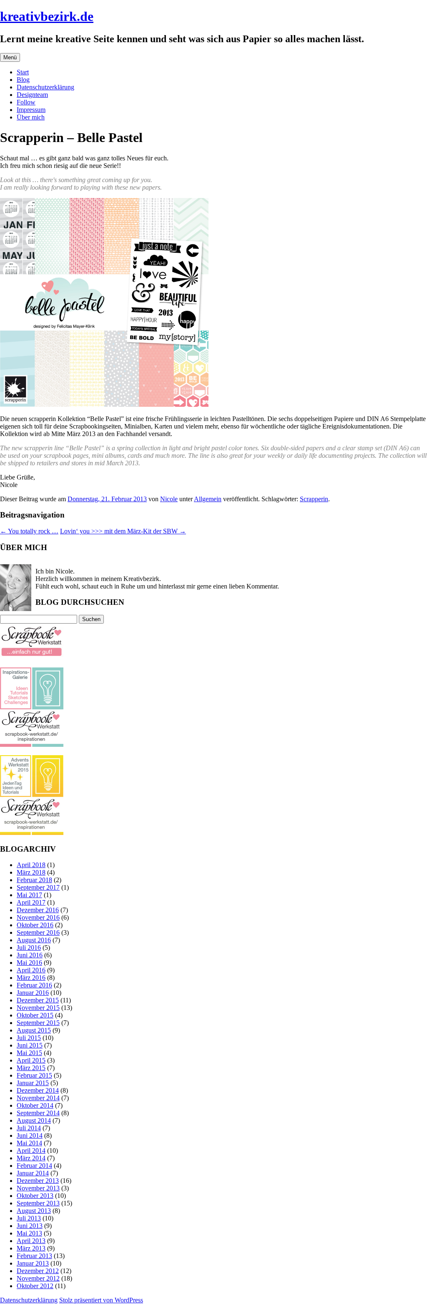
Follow (26, 102)
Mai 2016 (29, 962)
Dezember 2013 (38, 1180)
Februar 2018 (34, 879)
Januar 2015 (33, 1082)
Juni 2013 (30, 1225)
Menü (10, 57)
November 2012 (38, 1278)
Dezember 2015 (38, 1000)
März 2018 (31, 872)
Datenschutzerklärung (45, 87)
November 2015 (38, 1007)
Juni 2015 (30, 1045)
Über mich (31, 117)
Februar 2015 (34, 1075)
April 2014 (31, 1150)
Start (23, 72)
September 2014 (38, 1112)
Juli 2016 (29, 947)
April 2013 (31, 1240)
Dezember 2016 (38, 909)
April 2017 (31, 902)
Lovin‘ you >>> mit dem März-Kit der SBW (123, 531)
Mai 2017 (29, 894)
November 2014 (38, 1097)
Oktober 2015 (35, 1015)
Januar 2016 (33, 992)
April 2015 (31, 1060)
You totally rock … (29, 531)
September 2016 (38, 932)
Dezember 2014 (38, 1090)
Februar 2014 (34, 1165)
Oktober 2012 (35, 1285)
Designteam (32, 94)
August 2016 (34, 940)
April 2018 (31, 864)
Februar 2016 (34, 985)
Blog (23, 79)
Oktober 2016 (35, 925)
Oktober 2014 (35, 1105)
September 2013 (38, 1203)
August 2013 (34, 1210)
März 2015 (31, 1067)
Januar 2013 (33, 1263)
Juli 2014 (29, 1127)
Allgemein (207, 498)
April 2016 (31, 970)
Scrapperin (314, 498)
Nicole (169, 498)
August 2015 (34, 1030)
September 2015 (38, 1022)
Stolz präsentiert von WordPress (101, 1300)
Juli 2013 (29, 1218)
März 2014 (31, 1158)
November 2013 (38, 1188)
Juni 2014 (30, 1135)
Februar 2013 (34, 1255)
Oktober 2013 (35, 1195)
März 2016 (31, 977)
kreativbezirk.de (46, 16)
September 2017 (38, 887)
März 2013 (31, 1248)
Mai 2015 (29, 1052)
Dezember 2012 (38, 1270)
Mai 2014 (29, 1143)
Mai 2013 (29, 1233)
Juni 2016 (30, 955)
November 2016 (38, 917)
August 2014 (34, 1120)
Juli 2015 (29, 1037)
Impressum (31, 109)
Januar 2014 (33, 1173)
